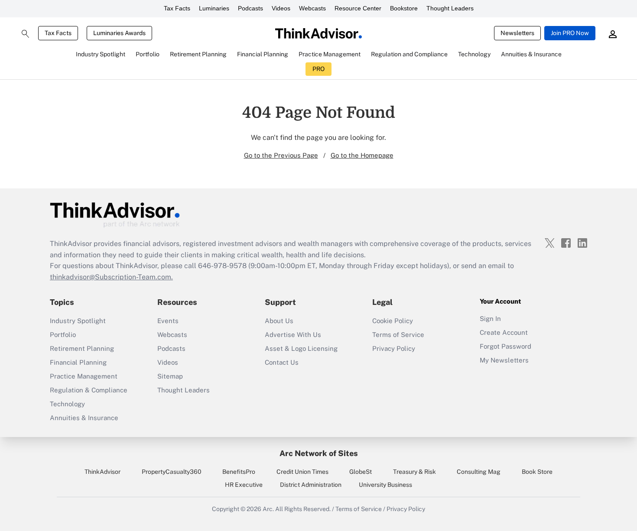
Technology (67, 404)
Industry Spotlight (78, 320)
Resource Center (358, 8)
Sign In (490, 318)
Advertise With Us (293, 334)
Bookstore (404, 8)
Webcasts (312, 8)
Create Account (504, 332)
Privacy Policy (393, 348)
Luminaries (214, 8)
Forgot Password (505, 346)
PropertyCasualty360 (172, 471)
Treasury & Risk (414, 471)
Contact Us (282, 362)
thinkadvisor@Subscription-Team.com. (111, 277)
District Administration (310, 484)
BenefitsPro (238, 471)
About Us (279, 320)
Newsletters (517, 32)
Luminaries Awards (119, 32)
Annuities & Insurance (84, 417)
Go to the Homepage (362, 155)
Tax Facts (177, 8)
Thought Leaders (450, 8)
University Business (385, 484)
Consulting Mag (478, 471)
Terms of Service (398, 334)
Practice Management (83, 376)
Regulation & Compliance (88, 390)
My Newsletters (504, 360)
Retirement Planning (82, 348)
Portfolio (63, 334)
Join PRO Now (570, 32)
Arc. (268, 508)
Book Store (537, 471)
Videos (281, 8)
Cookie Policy (392, 320)
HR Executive (244, 484)
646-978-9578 (222, 266)
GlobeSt (360, 471)
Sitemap (170, 376)
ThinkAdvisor (102, 471)
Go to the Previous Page (281, 155)
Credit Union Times (302, 471)
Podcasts (250, 8)
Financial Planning (78, 362)
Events (168, 320)
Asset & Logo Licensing (301, 348)
